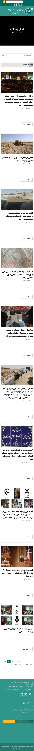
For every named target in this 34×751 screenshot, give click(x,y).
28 (16, 665)
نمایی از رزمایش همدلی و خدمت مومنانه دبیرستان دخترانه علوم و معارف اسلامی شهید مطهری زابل (19, 333)
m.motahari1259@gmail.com (14, 690)
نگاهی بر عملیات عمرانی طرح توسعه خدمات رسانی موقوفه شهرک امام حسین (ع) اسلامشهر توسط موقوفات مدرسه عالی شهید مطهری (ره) (18, 393)
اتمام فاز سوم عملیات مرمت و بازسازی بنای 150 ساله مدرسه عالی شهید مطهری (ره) (17, 274)
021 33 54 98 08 (24, 688)
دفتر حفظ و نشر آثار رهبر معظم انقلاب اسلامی (21, 707)
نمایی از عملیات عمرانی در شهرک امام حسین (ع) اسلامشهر (17, 159)
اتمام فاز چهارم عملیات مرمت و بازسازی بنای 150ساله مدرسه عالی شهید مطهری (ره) (19, 216)
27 (20, 665)
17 (19, 662)
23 (27, 665)
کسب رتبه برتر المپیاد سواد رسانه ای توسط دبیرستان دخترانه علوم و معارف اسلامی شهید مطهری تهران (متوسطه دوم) (17, 454)
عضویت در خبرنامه (9, 722)
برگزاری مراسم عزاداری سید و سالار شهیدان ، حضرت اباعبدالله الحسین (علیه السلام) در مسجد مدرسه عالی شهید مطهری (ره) (18, 100)
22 (31, 665)
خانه (21, 33)
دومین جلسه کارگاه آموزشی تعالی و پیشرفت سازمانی (18, 630)
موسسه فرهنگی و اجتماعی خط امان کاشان (22, 710)
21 (5, 662)
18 (15, 662)
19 (12, 662)
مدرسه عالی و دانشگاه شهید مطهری (23, 713)
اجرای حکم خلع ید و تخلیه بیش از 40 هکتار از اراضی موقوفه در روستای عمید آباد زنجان (17, 573)
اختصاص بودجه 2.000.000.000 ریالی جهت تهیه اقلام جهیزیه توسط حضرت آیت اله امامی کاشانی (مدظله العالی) (17, 514)
